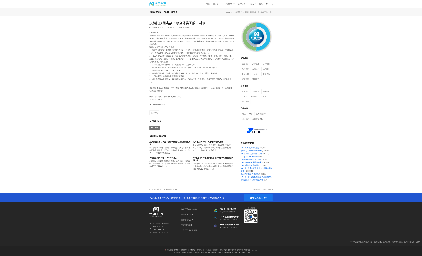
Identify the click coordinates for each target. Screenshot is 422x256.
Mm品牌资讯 (184, 27)
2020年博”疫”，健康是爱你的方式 (163, 189)
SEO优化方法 (228, 252)
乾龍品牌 (171, 27)
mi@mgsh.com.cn (160, 232)
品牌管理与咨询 (187, 214)
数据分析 (266, 74)
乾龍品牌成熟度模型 (196, 252)
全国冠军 (266, 91)
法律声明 (240, 250)
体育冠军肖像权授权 (189, 209)
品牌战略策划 (186, 225)
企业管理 (154, 112)
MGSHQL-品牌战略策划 (250, 148)
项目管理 (255, 79)
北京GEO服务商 (210, 252)
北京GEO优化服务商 (189, 230)
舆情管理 (245, 79)
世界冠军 (255, 91)
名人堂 (244, 96)
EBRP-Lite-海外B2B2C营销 (251, 159)
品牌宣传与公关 (187, 220)
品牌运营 (255, 69)
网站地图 (247, 250)
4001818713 (158, 226)
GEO (244, 114)
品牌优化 (237, 252)
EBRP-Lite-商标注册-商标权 (251, 162)
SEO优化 (245, 64)
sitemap (254, 250)
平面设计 (255, 74)
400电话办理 (245, 252)
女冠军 (263, 96)
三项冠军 (245, 91)
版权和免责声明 (230, 250)
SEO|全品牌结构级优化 (250, 156)
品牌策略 (245, 69)
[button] (266, 4)
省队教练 (245, 101)
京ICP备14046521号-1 (198, 250)
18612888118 (158, 229)
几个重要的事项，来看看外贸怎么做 (208, 141)
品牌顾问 (266, 69)
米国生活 (185, 252)
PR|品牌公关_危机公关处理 (251, 153)
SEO (251, 114)
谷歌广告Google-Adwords (251, 150)
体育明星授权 (261, 114)
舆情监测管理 (257, 119)
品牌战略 (255, 64)
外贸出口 (245, 74)
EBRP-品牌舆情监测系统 (250, 165)
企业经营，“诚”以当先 (262, 189)
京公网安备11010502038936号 (178, 250)
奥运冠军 (254, 96)
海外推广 (245, 119)
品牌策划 (266, 64)
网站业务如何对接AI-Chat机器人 (163, 157)
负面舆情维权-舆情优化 (250, 174)
